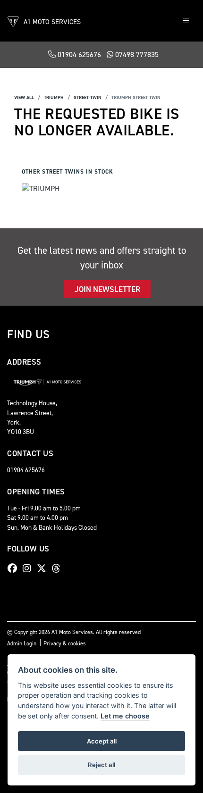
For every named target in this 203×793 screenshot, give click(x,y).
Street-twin (88, 97)
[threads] (58, 568)
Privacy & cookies (64, 643)
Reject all (101, 764)
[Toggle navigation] (186, 21)
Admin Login (21, 643)
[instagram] (29, 568)
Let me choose (125, 716)
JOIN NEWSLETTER (107, 289)
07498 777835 (136, 54)
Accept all (102, 741)
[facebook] (14, 568)
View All (24, 97)
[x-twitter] (43, 568)
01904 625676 (78, 54)
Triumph (54, 97)
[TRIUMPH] (40, 190)
